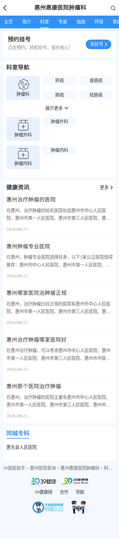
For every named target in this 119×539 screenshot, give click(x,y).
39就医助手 (14, 468)
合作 (64, 492)
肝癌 (59, 80)
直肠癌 (96, 80)
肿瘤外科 (59, 121)
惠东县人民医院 (21, 447)
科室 (44, 21)
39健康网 (43, 492)
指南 (81, 21)
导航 (80, 492)
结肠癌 (96, 94)
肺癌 (59, 94)
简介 (26, 21)
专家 (62, 21)
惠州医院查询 (43, 468)
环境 (98, 21)
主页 (8, 21)
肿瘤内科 (59, 150)
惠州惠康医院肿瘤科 (79, 468)
